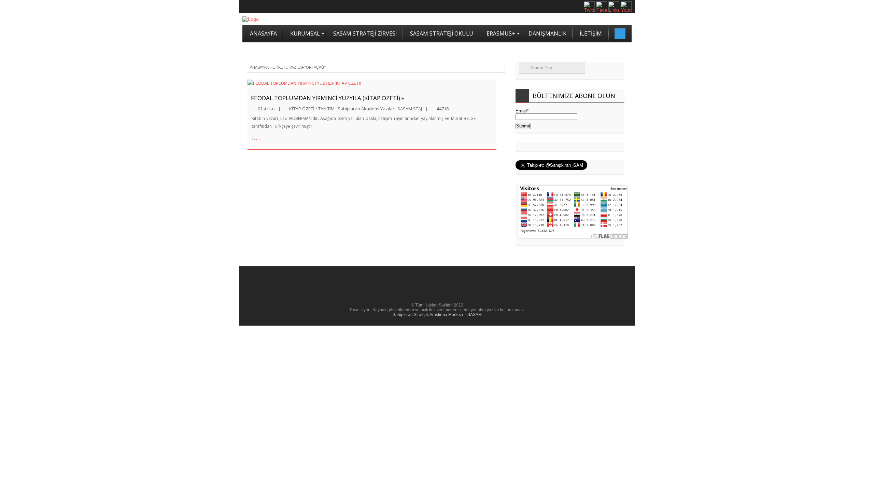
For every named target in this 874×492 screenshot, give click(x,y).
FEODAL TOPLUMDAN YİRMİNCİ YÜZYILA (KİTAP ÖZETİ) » (327, 98)
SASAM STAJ (409, 109)
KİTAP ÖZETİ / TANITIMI (312, 109)
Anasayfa (259, 67)
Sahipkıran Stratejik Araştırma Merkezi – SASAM (437, 314)
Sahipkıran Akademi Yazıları (366, 109)
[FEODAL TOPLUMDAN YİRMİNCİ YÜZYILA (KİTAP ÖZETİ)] (372, 83)
